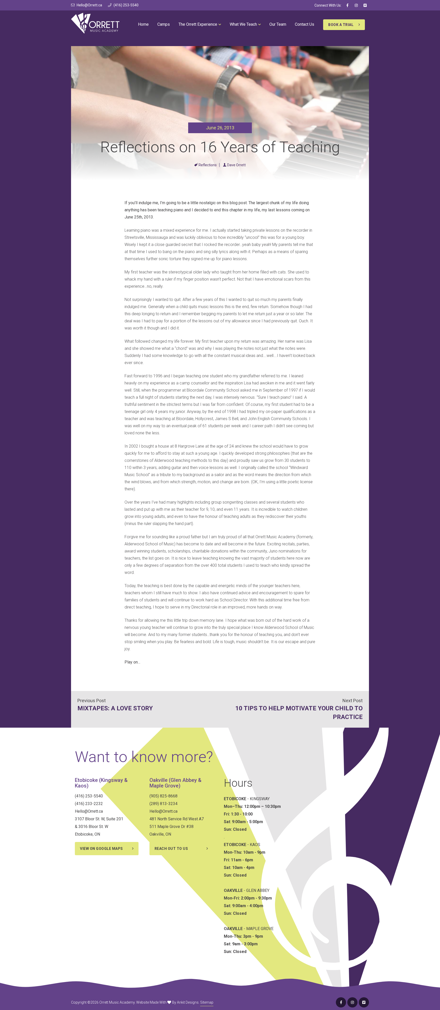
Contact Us (304, 24)
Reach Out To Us (171, 849)
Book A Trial (340, 25)
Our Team (277, 24)
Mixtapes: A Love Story (115, 708)
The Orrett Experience (197, 24)
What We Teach (243, 24)
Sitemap (206, 1002)
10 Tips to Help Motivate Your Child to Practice (299, 713)
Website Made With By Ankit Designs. (167, 1002)
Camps (163, 24)
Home (143, 24)
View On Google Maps (101, 849)
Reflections (208, 165)
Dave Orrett (236, 165)
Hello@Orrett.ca (89, 5)
